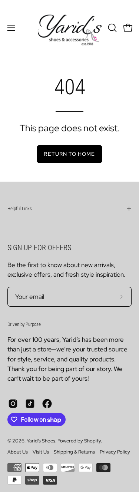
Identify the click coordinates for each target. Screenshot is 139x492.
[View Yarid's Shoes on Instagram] (13, 403)
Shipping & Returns (74, 452)
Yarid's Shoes (41, 441)
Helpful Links (19, 208)
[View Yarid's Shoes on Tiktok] (30, 403)
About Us (17, 452)
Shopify (92, 441)
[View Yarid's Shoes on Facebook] (47, 403)
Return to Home (69, 153)
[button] (111, 28)
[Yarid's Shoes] (70, 28)
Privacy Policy (115, 452)
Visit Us (41, 452)
